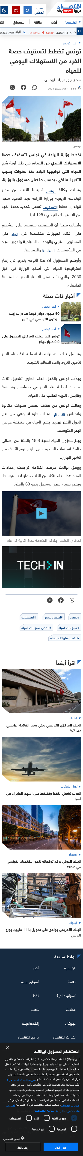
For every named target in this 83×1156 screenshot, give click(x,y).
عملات (71, 1009)
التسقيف (50, 206)
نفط (36, 995)
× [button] (7, 1048)
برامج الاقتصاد (28, 1036)
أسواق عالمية (66, 995)
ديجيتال (70, 1023)
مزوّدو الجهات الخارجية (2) (21, 1079)
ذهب (35, 1009)
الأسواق (19, 22)
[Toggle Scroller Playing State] (80, 31)
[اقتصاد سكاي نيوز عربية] (64, 9)
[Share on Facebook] (23, 88)
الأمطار (59, 414)
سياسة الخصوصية (44, 1110)
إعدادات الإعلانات (70, 1105)
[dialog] (41, 1099)
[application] (41, 513)
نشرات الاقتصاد (64, 1036)
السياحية (49, 250)
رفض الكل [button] (22, 1147)
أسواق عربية (30, 981)
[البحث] (28, 10)
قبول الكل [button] (60, 1147)
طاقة (72, 981)
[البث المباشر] (16, 10)
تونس (51, 190)
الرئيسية (71, 22)
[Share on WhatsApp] (34, 88)
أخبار (36, 967)
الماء (15, 233)
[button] (39, 10)
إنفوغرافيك (30, 1023)
